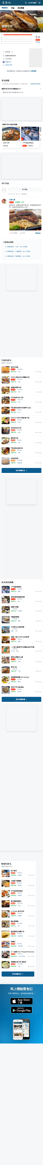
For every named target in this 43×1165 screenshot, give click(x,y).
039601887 (8, 65)
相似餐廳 (21, 8)
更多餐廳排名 (20, 470)
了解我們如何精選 (35, 84)
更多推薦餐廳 (20, 699)
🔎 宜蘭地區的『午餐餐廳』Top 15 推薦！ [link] (18, 251)
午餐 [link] (16, 631)
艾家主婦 (12, 200)
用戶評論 (5, 183)
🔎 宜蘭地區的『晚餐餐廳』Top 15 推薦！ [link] (18, 256)
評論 (12, 8)
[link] (19, 371)
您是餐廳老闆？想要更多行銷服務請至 (21, 71)
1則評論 (38, 42)
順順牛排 (8, 62)
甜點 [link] (17, 651)
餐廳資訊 (5, 8)
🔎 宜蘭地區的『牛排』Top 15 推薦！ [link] (16, 246)
